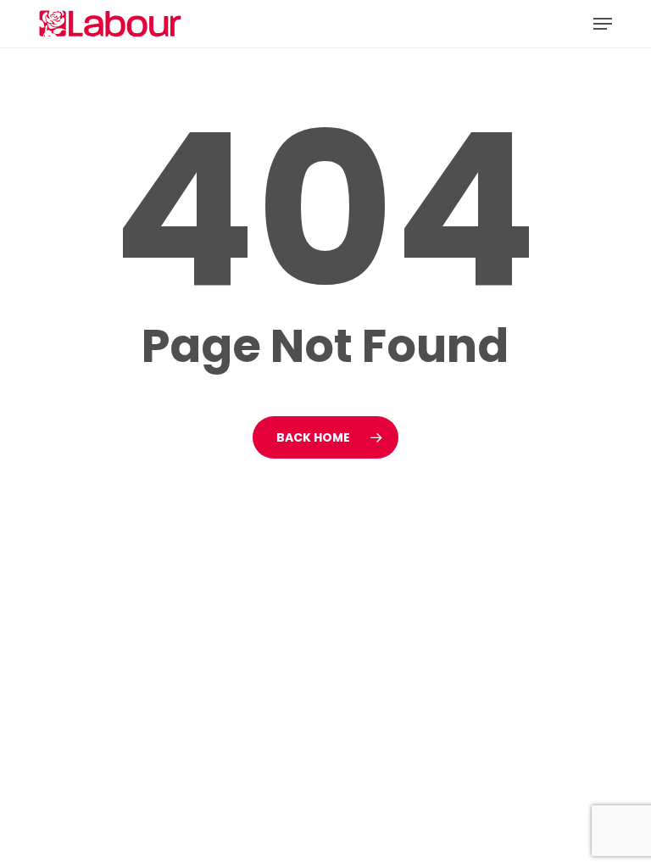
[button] (602, 23)
